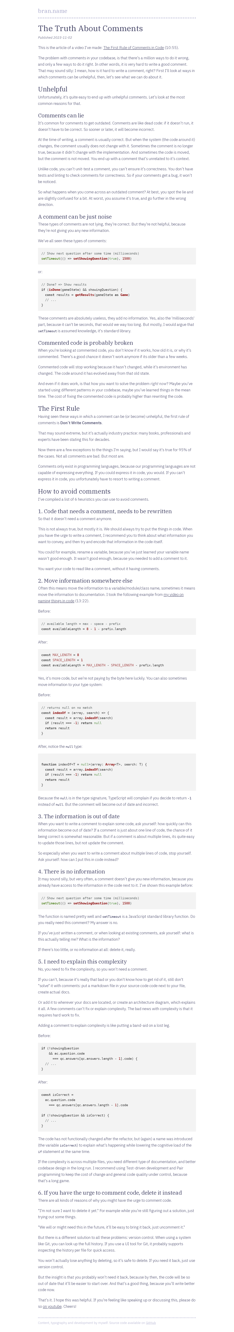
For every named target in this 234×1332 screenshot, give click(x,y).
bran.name (52, 10)
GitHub (151, 1322)
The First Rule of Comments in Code (133, 47)
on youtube (52, 1306)
